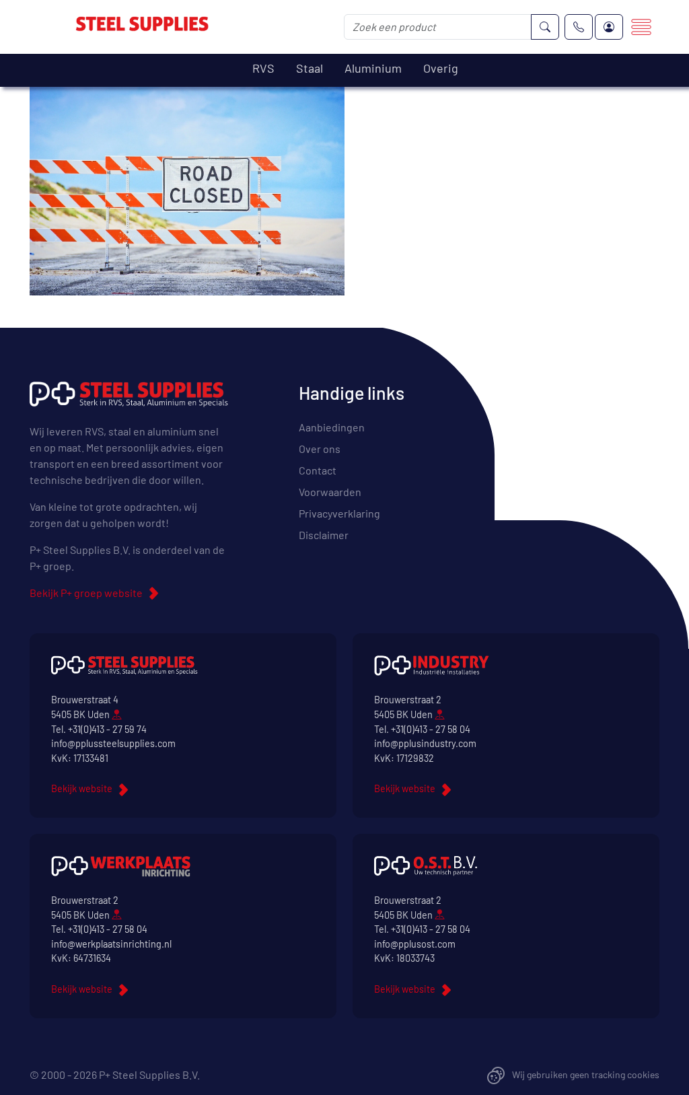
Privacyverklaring (339, 513)
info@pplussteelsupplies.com (113, 743)
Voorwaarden (330, 491)
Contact (317, 470)
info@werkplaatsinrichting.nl (111, 944)
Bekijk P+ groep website (86, 592)
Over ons (319, 448)
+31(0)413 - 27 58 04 (430, 729)
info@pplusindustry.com (425, 743)
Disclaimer (324, 534)
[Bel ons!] (579, 27)
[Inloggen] (609, 27)
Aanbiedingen (332, 427)
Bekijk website (81, 788)
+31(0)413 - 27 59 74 (107, 729)
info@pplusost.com (415, 944)
